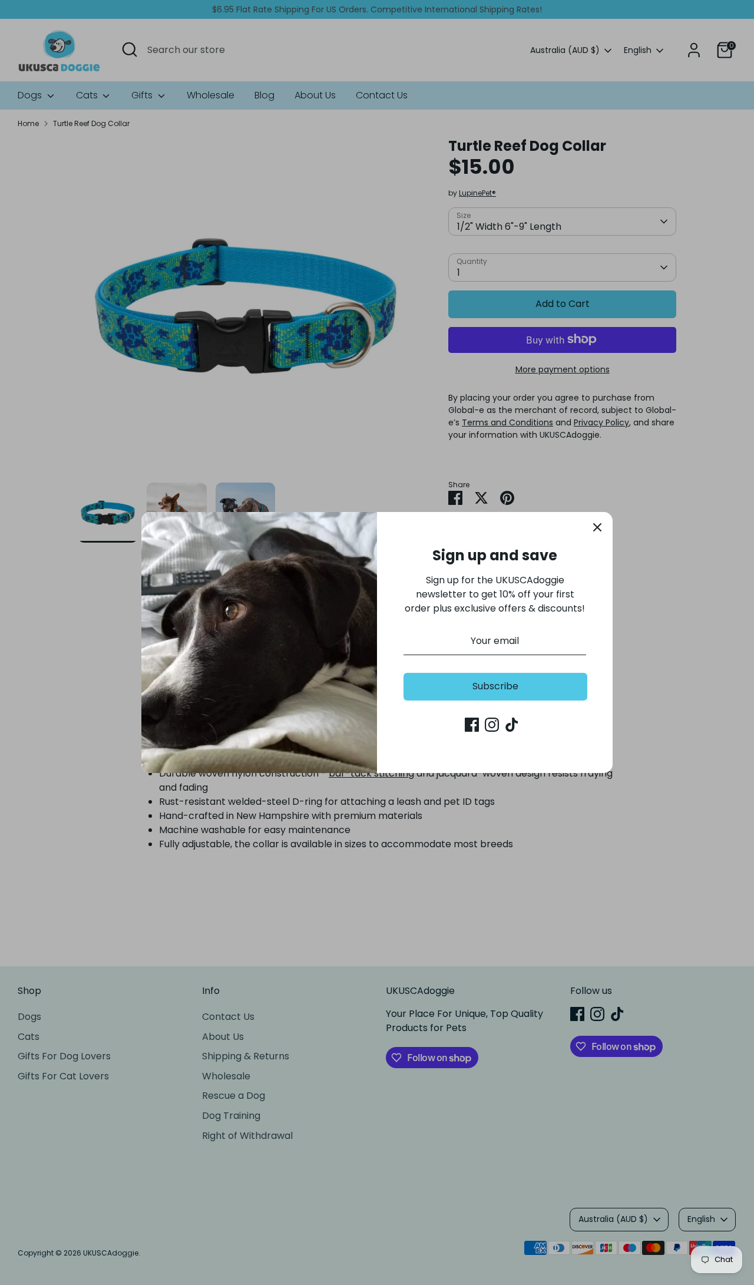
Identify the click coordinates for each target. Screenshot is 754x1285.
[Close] (597, 527)
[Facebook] (472, 725)
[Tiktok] (512, 725)
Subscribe (495, 686)
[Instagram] (492, 725)
